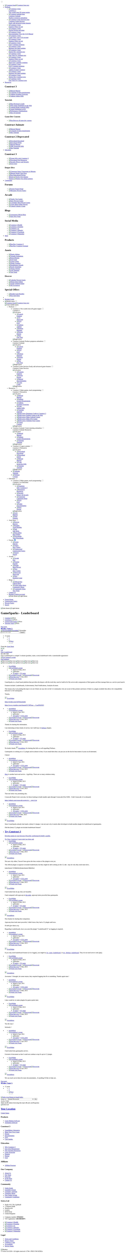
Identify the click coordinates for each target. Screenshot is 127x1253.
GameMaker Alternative (12, 1130)
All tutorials (17, 113)
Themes (17, 268)
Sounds (20, 265)
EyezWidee (10, 698)
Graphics (17, 263)
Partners (7, 1154)
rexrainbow (21, 748)
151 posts (23, 673)
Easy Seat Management (12, 1149)
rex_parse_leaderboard (53, 953)
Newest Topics (21, 190)
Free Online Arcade (11, 1195)
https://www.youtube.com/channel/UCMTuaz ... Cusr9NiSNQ (24, 705)
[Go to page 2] (11, 641)
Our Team (8, 1175)
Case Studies (9, 1139)
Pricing (7, 1134)
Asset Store (12, 520)
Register (7, 299)
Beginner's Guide (19, 104)
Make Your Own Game (12, 1132)
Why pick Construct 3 (21, 158)
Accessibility (9, 1244)
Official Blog (21, 215)
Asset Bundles (19, 294)
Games (16, 261)
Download (20, 141)
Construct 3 (27, 309)
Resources (8, 82)
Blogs (11, 580)
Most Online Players (21, 204)
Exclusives (16, 285)
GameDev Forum (10, 1190)
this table (28, 895)
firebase (43, 728)
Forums (11, 540)
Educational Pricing (19, 175)
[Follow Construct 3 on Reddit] (15, 225)
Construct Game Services (32, 366)
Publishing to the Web (25, 105)
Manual (17, 91)
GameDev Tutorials (11, 1191)
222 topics (16, 716)
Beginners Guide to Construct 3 (36, 413)
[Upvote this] (15, 675)
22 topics (15, 673)
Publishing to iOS (20, 109)
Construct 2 (22, 446)
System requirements (23, 92)
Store (6, 236)
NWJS (19, 143)
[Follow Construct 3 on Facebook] (16, 232)
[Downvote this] (31, 675)
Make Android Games (33, 417)
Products (7, 7)
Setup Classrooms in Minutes (26, 171)
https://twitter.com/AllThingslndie (15, 702)
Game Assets (9, 1188)
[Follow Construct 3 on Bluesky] (16, 230)
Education (8, 150)
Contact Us (12, 592)
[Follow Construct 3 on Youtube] (16, 227)
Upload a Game (20, 206)
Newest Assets (20, 280)
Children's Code (10, 1242)
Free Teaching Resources (13, 1150)
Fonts (15, 260)
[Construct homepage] (17, 5)
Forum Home (18, 189)
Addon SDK (19, 96)
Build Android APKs (22, 107)
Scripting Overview (21, 94)
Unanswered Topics (11, 601)
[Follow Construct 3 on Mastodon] (16, 234)
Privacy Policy (9, 1241)
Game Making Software (12, 1121)
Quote (19, 679)
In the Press (8, 1178)
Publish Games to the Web (34, 415)
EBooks (16, 258)
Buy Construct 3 (18, 244)
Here (6, 774)
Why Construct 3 (10, 1147)
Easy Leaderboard (6, 652)
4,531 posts (24, 716)
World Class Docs (21, 173)
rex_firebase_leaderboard (71, 953)
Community (8, 180)
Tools (15, 272)
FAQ (15, 164)
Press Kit (7, 1177)
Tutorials (16, 132)
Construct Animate (28, 341)
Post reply (4, 627)
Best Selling (19, 282)
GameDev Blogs (10, 1193)
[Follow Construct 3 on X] (14, 228)
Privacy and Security (22, 162)
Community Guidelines (12, 1197)
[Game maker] (17, 303)
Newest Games (18, 201)
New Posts (17, 216)
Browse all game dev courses (22, 120)
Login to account (19, 594)
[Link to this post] (14, 677)
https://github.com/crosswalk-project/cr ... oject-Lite (21, 800)
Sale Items (16, 295)
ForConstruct (5, 659)
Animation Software (11, 1122)
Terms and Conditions (12, 1239)
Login (12, 299)
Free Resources (22, 160)
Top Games (19, 199)
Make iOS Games (31, 419)
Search (7, 605)
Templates (17, 267)
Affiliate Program (10, 1165)
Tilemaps (16, 270)
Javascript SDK (19, 146)
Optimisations (22, 111)
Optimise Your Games (33, 421)
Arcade (11, 556)
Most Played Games (23, 202)
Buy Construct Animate (20, 246)
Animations (19, 256)
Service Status (9, 1246)
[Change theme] (18, 596)
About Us (8, 1173)
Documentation (9, 1136)
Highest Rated (19, 283)
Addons (17, 254)
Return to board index (16, 1097)
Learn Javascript (10, 1152)
